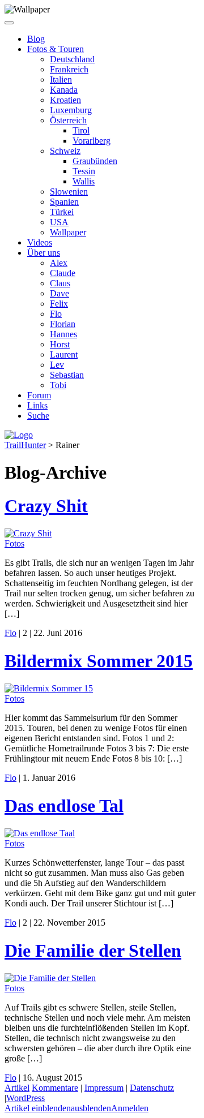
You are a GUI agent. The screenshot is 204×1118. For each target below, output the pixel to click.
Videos (39, 242)
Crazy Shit (46, 506)
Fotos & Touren (55, 49)
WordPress (25, 1098)
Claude (62, 273)
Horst (60, 344)
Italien (61, 79)
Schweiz (65, 151)
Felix (59, 303)
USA (59, 222)
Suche (38, 415)
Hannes (63, 334)
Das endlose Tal (64, 806)
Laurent (64, 354)
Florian (62, 324)
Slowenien (69, 191)
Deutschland (72, 59)
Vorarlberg (91, 140)
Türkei (62, 212)
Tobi (58, 385)
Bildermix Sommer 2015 (99, 661)
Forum (39, 395)
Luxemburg (71, 110)
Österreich (68, 120)
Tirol (81, 130)
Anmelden (129, 1108)
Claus (60, 283)
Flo (56, 314)
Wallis (84, 181)
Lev (57, 364)
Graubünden (95, 161)
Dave (59, 293)
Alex (58, 263)
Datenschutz (152, 1088)
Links (37, 405)
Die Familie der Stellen (93, 950)
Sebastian (67, 375)
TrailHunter (25, 445)
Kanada (64, 89)
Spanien (64, 202)
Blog (36, 39)
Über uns (43, 252)
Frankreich (69, 69)
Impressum (104, 1088)
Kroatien (65, 100)
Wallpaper (68, 232)
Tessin (84, 171)
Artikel (17, 1088)
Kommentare (55, 1088)
